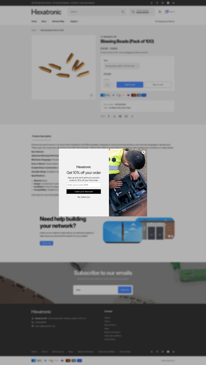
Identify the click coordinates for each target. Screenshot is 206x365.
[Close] (143, 152)
